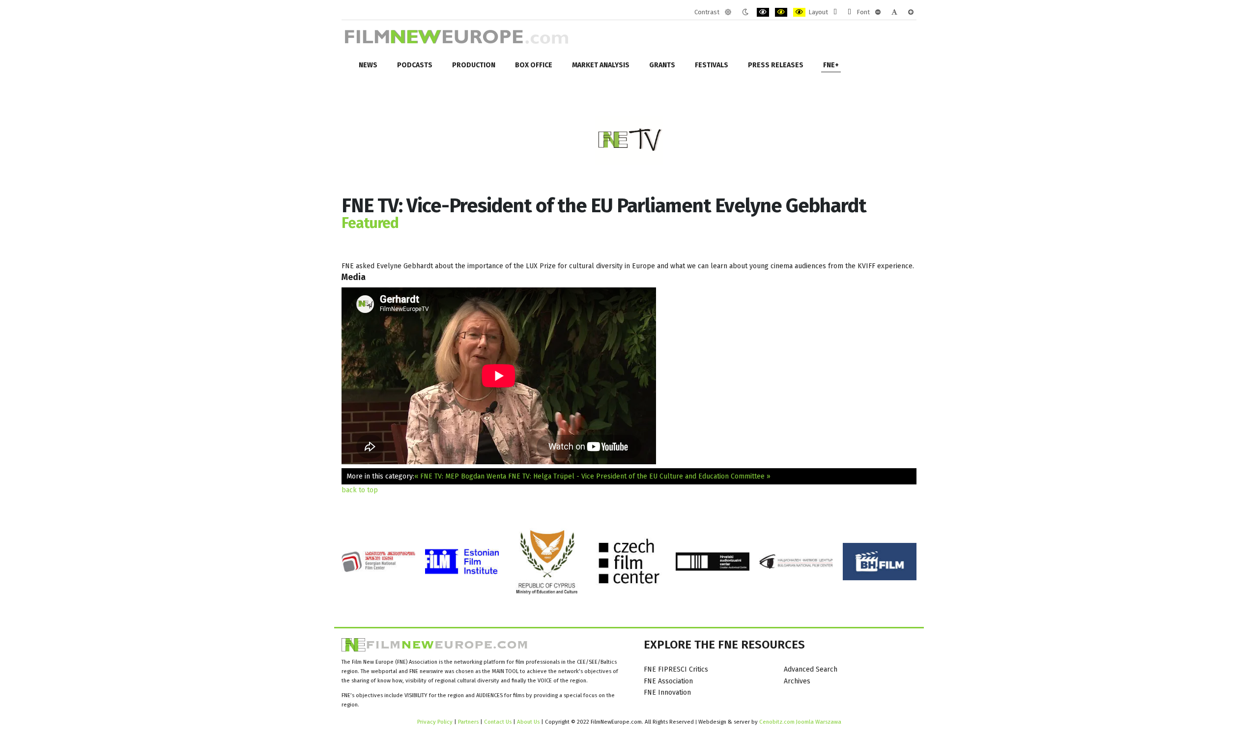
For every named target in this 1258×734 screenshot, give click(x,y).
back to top (360, 490)
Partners (468, 721)
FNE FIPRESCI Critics (676, 669)
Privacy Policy (435, 721)
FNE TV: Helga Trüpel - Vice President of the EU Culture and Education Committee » (639, 476)
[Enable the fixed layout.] (835, 12)
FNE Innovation (667, 692)
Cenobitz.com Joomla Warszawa (800, 721)
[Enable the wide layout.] (849, 12)
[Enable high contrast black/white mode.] (763, 12)
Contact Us (498, 721)
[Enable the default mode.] (728, 12)
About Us (528, 721)
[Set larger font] (910, 12)
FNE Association (668, 681)
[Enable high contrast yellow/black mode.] (799, 12)
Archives (797, 681)
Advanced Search (810, 669)
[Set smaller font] (878, 12)
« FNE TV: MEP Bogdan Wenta (460, 476)
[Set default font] (894, 12)
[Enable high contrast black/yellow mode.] (781, 12)
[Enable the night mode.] (745, 12)
